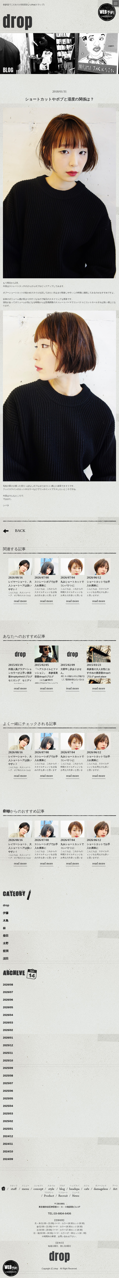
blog (62, 1188)
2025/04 (8, 1105)
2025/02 (8, 1121)
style (51, 1188)
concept (38, 1188)
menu (25, 1188)
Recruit (63, 1194)
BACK (20, 531)
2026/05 (8, 1007)
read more (20, 601)
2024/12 (8, 1136)
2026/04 (8, 1014)
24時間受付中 (107, 13)
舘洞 (6, 950)
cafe (86, 1188)
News (75, 1194)
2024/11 (8, 1143)
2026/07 (8, 992)
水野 (6, 943)
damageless (101, 1188)
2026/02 (8, 1030)
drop (6, 905)
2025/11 (8, 1052)
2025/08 (8, 1075)
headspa (74, 1188)
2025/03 (8, 1113)
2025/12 (8, 1045)
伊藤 (6, 913)
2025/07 (8, 1083)
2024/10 (8, 1151)
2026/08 (8, 984)
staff (13, 1188)
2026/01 (8, 1037)
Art (115, 1188)
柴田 (6, 935)
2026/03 (8, 1022)
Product (49, 1194)
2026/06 (8, 999)
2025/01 (8, 1128)
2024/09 (8, 1159)
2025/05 (8, 1098)
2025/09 (8, 1068)
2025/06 (8, 1090)
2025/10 (8, 1060)
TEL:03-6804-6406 (59, 1213)
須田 (6, 958)
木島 (6, 920)
